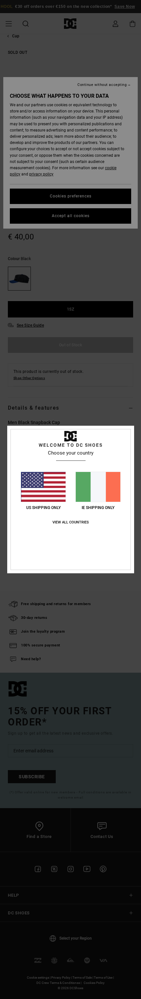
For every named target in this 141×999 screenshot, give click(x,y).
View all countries (70, 522)
